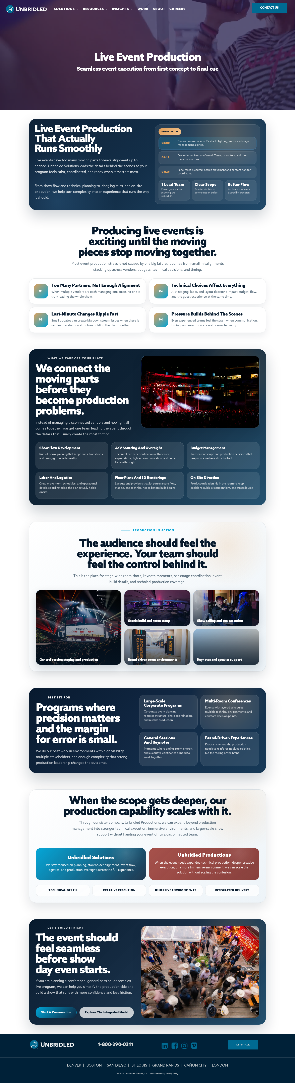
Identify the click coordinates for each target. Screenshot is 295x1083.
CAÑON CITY (195, 1065)
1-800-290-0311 (116, 1045)
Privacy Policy (172, 1074)
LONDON (220, 1065)
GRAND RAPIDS (165, 1065)
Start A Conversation (56, 1012)
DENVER (74, 1065)
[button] (269, 8)
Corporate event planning (160, 712)
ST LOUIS (139, 1065)
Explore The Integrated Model (106, 1012)
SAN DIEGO (116, 1065)
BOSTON (94, 1065)
